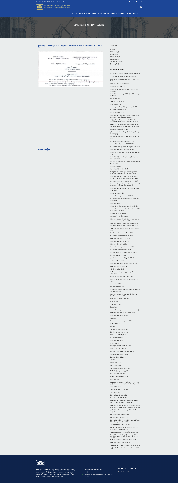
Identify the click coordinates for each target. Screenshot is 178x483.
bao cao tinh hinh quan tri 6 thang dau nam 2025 (125, 147)
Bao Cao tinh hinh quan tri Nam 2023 (121, 233)
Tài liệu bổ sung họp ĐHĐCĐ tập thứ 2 (121, 276)
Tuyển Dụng (114, 54)
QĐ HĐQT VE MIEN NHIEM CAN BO (120, 346)
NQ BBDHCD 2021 (115, 386)
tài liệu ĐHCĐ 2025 (115, 166)
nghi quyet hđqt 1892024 (117, 193)
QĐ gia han (113, 307)
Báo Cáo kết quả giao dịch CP (119, 329)
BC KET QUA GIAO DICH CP (118, 348)
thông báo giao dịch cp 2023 (118, 244)
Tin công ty (114, 64)
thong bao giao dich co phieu (119, 315)
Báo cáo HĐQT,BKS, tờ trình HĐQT (120, 368)
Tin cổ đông (115, 57)
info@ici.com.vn (65, 2)
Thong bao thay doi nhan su (118, 266)
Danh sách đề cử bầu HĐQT (118, 101)
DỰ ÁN (94, 13)
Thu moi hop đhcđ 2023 (117, 286)
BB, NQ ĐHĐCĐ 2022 (116, 362)
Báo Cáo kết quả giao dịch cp (119, 332)
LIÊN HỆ (135, 13)
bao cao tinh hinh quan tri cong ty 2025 (122, 141)
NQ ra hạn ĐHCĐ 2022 (116, 379)
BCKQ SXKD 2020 (115, 392)
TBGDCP (112, 326)
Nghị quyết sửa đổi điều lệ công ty (120, 442)
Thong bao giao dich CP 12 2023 (120, 238)
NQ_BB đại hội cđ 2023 (117, 269)
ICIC (72, 13)
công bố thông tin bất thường (119, 129)
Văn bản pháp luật (117, 61)
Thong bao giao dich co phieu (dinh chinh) (122, 312)
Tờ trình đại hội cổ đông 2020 (119, 417)
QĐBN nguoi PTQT (115, 304)
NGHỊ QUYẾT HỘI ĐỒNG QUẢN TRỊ (120, 216)
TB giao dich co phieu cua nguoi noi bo (122, 351)
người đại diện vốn (115, 104)
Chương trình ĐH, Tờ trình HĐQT (119, 389)
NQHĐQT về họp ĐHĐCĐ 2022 (119, 376)
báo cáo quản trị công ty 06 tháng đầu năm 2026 (125, 73)
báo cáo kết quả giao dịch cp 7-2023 (121, 249)
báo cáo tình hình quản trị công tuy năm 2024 (124, 181)
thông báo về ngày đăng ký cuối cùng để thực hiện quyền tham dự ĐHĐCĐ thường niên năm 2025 (124, 178)
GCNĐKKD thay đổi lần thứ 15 (119, 354)
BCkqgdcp (113, 318)
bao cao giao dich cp (116, 337)
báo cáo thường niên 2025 (118, 109)
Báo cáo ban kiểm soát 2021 (118, 395)
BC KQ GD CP (114, 301)
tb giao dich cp (114, 343)
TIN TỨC (128, 13)
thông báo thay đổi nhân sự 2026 (120, 83)
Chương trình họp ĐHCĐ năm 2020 (120, 424)
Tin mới (113, 49)
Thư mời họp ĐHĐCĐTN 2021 (119, 398)
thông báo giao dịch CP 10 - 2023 (120, 241)
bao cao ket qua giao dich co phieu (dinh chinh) (124, 310)
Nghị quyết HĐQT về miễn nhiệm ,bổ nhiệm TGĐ (124, 448)
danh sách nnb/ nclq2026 (117, 86)
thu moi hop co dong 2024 (118, 213)
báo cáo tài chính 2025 (117, 112)
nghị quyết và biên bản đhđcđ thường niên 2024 (124, 206)
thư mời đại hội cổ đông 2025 (119, 169)
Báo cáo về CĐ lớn (115, 365)
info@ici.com (88, 472)
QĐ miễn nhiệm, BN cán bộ (118, 357)
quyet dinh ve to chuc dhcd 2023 (120, 298)
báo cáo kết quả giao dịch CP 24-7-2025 (122, 144)
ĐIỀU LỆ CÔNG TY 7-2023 (117, 260)
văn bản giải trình (115, 98)
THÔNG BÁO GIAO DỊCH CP (118, 335)
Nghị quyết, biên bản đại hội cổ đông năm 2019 (124, 432)
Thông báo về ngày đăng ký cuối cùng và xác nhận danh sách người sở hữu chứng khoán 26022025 (123, 173)
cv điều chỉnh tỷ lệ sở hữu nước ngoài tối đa (123, 76)
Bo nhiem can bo (115, 323)
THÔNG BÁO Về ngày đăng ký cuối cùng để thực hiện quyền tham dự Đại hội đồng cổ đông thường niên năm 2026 (125, 126)
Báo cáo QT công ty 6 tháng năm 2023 (122, 247)
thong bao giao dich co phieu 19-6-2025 (122, 149)
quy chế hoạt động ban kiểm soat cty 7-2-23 (123, 252)
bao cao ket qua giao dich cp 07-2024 (121, 196)
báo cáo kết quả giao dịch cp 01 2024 (121, 235)
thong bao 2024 (115, 203)
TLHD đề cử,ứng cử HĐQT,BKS (119, 371)
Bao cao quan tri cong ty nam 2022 (121, 321)
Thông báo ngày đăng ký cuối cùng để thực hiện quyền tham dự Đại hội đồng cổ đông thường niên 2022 (125, 384)
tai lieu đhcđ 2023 (115, 284)
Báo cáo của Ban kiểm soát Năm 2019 (121, 414)
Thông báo (114, 59)
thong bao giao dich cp (117, 340)
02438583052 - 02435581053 (46, 2)
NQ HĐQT (113, 360)
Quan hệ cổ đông (117, 13)
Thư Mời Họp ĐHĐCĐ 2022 (118, 374)
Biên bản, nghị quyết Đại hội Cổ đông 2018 (123, 439)
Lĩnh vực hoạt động (82, 13)
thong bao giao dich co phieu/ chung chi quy (123, 263)
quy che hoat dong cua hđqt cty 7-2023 (122, 258)
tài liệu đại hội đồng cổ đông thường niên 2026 (124, 107)
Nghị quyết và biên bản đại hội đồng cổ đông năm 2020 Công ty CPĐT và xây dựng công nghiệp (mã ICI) (125, 407)
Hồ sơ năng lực (103, 13)
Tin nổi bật (114, 52)
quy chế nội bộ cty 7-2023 (118, 255)
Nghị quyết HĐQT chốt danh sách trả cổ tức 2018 (125, 445)
